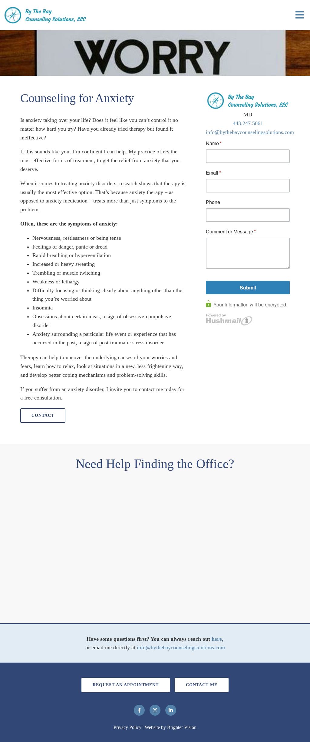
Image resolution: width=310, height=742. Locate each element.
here (217, 639)
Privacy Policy (127, 727)
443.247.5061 (248, 123)
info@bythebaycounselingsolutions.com (250, 132)
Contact (42, 415)
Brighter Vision (181, 727)
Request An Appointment (126, 685)
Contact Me (201, 685)
